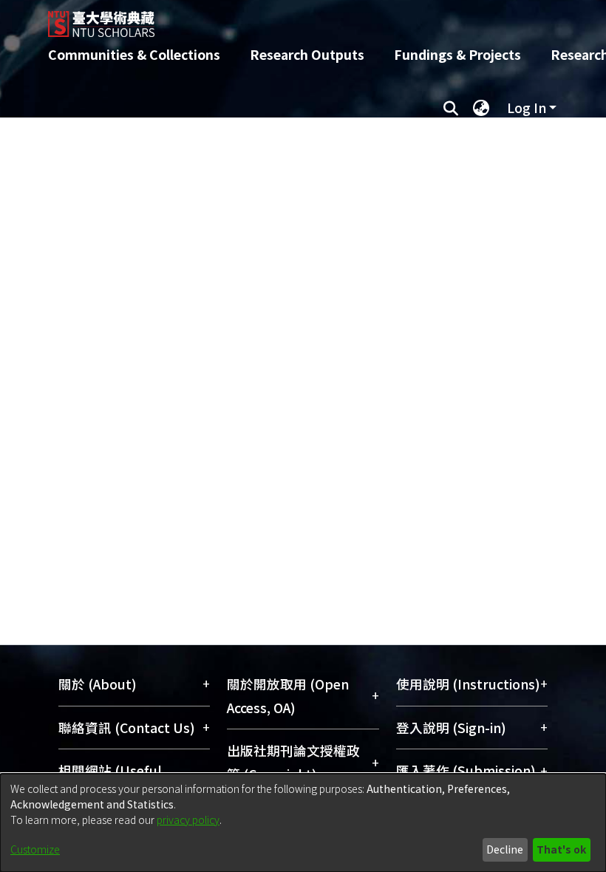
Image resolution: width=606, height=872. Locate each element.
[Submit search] (450, 108)
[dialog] (303, 823)
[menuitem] (481, 107)
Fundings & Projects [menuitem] (457, 54)
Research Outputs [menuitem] (307, 54)
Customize (35, 849)
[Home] (314, 18)
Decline (504, 849)
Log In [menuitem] (526, 107)
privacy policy (188, 819)
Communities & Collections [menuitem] (134, 54)
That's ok (561, 849)
